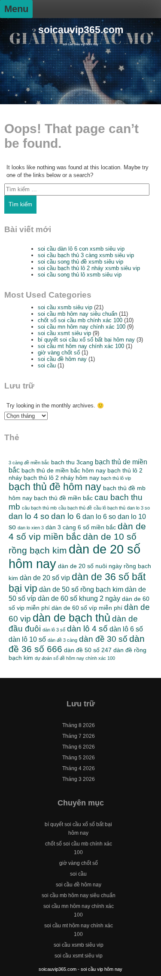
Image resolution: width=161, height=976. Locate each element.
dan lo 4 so (29, 516)
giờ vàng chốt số (59, 352)
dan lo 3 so (138, 507)
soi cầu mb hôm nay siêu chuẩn (77, 314)
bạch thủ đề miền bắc (63, 497)
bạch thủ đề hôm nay (55, 486)
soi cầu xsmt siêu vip (64, 333)
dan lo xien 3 (31, 527)
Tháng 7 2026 (78, 736)
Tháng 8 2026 (78, 725)
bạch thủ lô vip (116, 478)
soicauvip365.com (80, 30)
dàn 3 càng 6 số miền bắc (81, 527)
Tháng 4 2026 (78, 768)
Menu (16, 8)
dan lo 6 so (99, 516)
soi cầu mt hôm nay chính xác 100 (81, 346)
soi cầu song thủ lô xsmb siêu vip (80, 274)
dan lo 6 (66, 516)
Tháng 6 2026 (78, 747)
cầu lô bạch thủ (109, 507)
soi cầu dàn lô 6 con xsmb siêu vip (81, 249)
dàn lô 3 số (54, 629)
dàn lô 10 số (27, 639)
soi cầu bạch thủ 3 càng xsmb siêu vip (86, 255)
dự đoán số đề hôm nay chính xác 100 (75, 658)
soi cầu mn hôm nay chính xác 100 (81, 326)
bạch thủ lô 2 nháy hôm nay (61, 477)
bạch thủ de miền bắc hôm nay (63, 470)
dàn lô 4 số (87, 628)
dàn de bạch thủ (71, 618)
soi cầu (47, 365)
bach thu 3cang (72, 462)
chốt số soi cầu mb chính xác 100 (80, 320)
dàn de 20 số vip (45, 577)
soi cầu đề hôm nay (62, 359)
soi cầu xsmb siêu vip (65, 307)
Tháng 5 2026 (78, 758)
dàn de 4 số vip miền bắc (77, 531)
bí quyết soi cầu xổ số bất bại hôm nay (86, 339)
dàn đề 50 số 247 (88, 650)
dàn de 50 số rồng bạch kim (81, 589)
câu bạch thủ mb (39, 507)
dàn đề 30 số (103, 638)
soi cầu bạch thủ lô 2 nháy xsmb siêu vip (89, 268)
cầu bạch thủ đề (75, 507)
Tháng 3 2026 (78, 779)
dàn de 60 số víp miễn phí (87, 607)
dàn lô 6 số (126, 629)
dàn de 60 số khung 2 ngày (79, 598)
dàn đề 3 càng (62, 640)
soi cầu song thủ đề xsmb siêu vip (80, 261)
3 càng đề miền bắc (29, 462)
